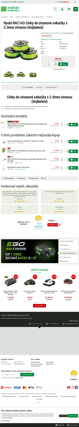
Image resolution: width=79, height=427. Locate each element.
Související (39, 87)
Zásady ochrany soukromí (37, 364)
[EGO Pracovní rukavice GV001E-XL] (30, 282)
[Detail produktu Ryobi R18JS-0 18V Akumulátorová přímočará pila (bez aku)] (4, 150)
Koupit (64, 64)
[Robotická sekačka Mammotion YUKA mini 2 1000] (49, 282)
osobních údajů (19, 377)
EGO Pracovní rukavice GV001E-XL (30, 292)
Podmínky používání (37, 396)
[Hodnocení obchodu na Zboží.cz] (54, 225)
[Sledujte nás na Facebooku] (76, 388)
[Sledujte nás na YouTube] (68, 388)
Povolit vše (72, 416)
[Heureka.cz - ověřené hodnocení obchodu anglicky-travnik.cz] (38, 223)
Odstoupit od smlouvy (36, 365)
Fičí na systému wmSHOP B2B (68, 396)
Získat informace (27, 374)
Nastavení (63, 416)
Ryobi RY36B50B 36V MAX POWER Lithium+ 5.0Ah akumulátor (10, 292)
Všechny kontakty (73, 320)
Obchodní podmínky (35, 362)
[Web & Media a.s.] (38, 403)
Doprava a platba (49, 362)
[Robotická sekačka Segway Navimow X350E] (68, 282)
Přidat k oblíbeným (59, 69)
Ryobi (42, 53)
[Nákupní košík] (68, 9)
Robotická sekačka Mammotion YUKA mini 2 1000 (49, 292)
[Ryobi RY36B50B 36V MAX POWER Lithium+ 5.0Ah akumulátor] (10, 282)
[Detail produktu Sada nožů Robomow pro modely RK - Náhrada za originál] (4, 142)
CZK (75, 2)
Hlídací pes (22, 178)
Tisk (45, 178)
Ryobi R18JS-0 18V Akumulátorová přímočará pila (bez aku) (26, 151)
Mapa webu (39, 399)
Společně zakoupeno (51, 87)
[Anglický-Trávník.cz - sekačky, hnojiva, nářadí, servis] (10, 11)
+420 (63, 2)
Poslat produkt (34, 178)
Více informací (69, 33)
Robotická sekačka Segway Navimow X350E (68, 292)
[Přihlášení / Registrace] (62, 9)
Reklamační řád (49, 364)
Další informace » (5, 420)
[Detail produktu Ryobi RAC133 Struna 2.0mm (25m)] (4, 168)
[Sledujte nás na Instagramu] (72, 388)
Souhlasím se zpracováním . (13, 377)
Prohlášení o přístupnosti (51, 396)
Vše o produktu (29, 87)
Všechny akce (39, 305)
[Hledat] (55, 9)
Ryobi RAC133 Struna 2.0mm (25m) (19, 167)
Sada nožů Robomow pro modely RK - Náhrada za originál (26, 141)
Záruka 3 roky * (47, 36)
